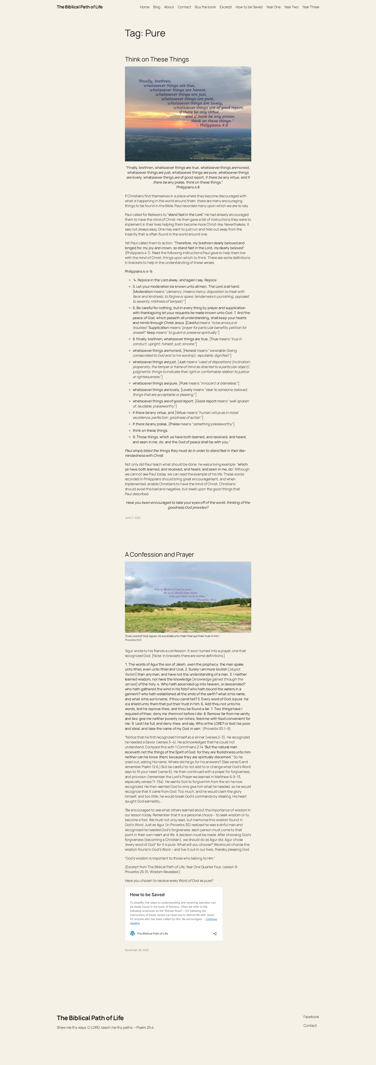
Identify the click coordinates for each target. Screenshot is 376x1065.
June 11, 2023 (133, 517)
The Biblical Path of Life (80, 7)
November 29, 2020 (137, 950)
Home (144, 7)
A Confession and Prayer (159, 554)
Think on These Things (157, 59)
